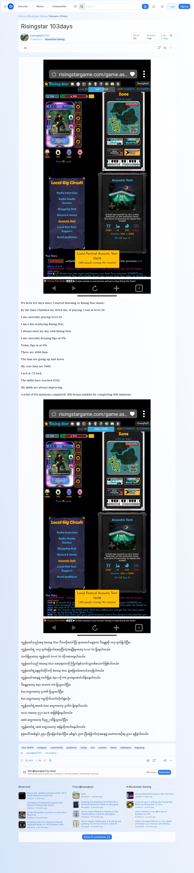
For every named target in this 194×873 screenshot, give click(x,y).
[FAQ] (75, 6)
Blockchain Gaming (37, 16)
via (50, 753)
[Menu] (171, 47)
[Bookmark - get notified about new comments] (158, 47)
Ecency (22, 16)
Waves (40, 6)
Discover (23, 6)
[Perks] (145, 6)
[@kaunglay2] (24, 37)
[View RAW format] (148, 760)
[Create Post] (162, 6)
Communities (59, 6)
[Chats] (153, 6)
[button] (21, 760)
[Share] (164, 47)
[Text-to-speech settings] (171, 35)
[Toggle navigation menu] (5, 6)
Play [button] (166, 38)
